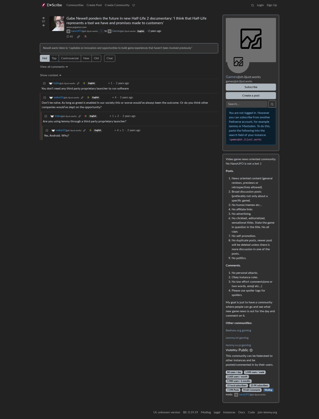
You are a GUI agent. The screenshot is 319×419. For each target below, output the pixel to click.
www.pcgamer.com (76, 27)
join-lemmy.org (267, 412)
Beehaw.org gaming (238, 330)
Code (251, 412)
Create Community (117, 5)
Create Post (94, 5)
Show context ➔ (50, 75)
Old (96, 58)
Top (54, 58)
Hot (44, 58)
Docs (241, 412)
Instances (229, 412)
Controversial (70, 58)
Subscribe (251, 87)
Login (260, 5)
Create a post (251, 95)
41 (71, 36)
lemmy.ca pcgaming (238, 345)
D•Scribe (54, 5)
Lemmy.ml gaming (237, 337)
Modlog (268, 390)
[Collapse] (44, 83)
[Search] (252, 5)
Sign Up (272, 5)
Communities (75, 5)
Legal (217, 412)
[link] (78, 36)
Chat (110, 58)
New (86, 58)
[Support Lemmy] (133, 5)
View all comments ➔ (54, 66)
